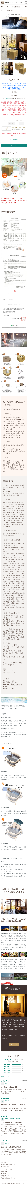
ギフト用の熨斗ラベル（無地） (11, 120)
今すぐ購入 (14, 145)
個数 (21, 120)
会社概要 (3, 1162)
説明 (3, 153)
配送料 (8, 98)
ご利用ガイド (12, 153)
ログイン (8, 7)
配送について (5, 1167)
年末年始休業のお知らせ (8, 1178)
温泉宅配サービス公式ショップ (13, 2)
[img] (5, 1081)
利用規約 (3, 1173)
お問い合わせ (5, 1171)
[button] (7, 1064)
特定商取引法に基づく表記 (8, 1164)
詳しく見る (14, 1044)
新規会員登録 (16, 7)
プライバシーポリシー (7, 1169)
